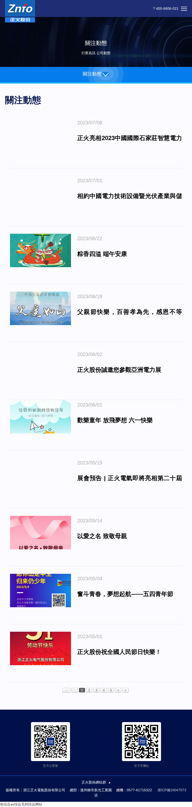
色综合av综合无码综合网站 (21, 804)
